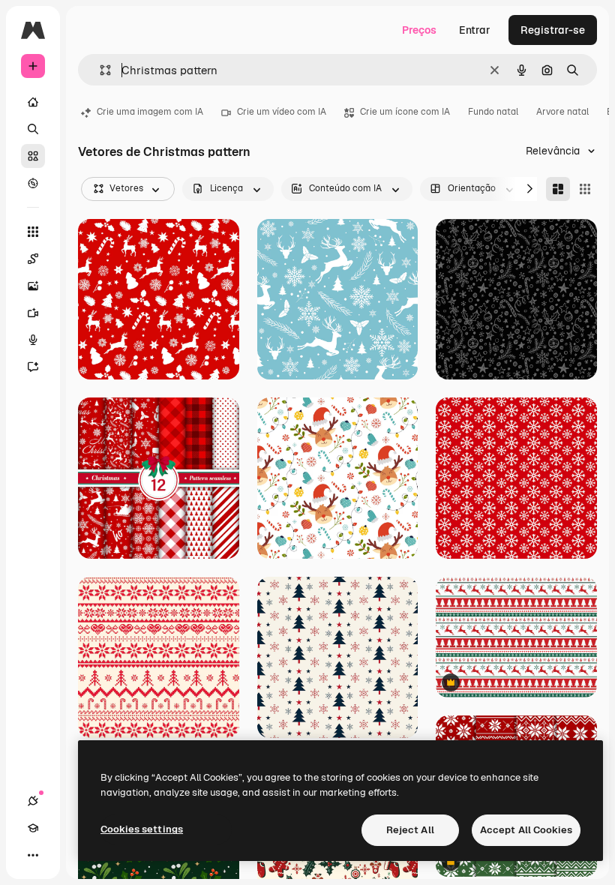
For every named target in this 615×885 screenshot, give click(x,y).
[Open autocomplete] (99, 70)
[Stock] (33, 156)
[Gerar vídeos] (33, 313)
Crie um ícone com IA (405, 112)
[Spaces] (33, 259)
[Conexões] (33, 801)
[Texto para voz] (33, 340)
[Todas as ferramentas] (33, 232)
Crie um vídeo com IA (281, 112)
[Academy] (33, 828)
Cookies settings (141, 829)
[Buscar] (33, 129)
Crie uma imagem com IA (150, 112)
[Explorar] (33, 183)
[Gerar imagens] (33, 286)
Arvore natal (562, 112)
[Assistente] (33, 367)
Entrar (474, 30)
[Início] (33, 102)
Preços (419, 30)
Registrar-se (552, 30)
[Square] (585, 189)
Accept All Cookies (526, 830)
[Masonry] (558, 189)
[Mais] (33, 855)
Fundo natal (493, 112)
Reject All (410, 830)
